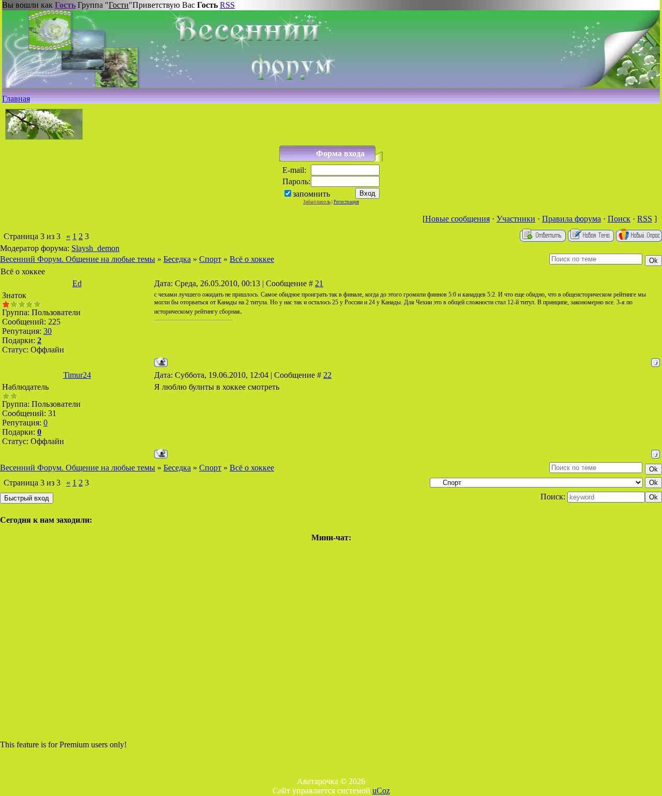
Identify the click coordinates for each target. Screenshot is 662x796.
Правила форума (571, 218)
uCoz (381, 790)
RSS (227, 5)
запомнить (311, 193)
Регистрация (346, 201)
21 (319, 283)
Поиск (619, 218)
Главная (16, 98)
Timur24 (77, 375)
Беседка (177, 259)
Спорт (210, 259)
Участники (515, 218)
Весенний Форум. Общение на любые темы (77, 259)
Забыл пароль (316, 201)
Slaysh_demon (95, 248)
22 (327, 375)
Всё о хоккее (252, 259)
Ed (77, 283)
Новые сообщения (457, 218)
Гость (65, 5)
